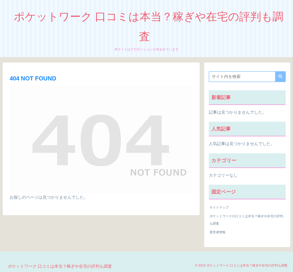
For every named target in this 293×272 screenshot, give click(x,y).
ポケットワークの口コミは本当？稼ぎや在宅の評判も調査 (246, 219)
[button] (280, 76)
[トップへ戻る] (286, 265)
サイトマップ (219, 207)
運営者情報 (217, 232)
